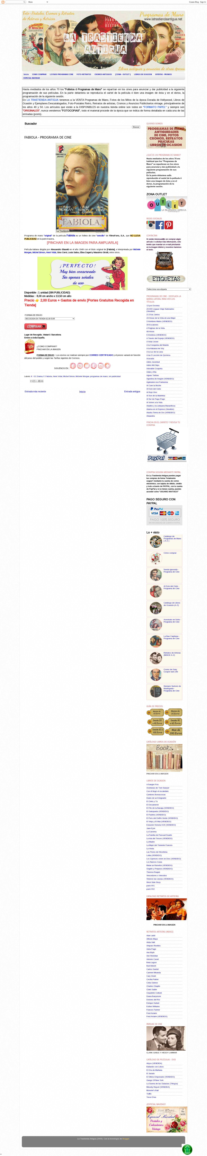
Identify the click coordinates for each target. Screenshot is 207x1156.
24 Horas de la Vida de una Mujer (160, 318)
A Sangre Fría (152, 784)
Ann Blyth (150, 952)
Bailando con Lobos (155, 1067)
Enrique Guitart (152, 1003)
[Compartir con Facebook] (39, 381)
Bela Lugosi (151, 962)
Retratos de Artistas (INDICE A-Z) (172, 654)
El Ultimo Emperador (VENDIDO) (160, 1077)
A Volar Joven (152, 342)
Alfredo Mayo (152, 939)
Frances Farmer (153, 1010)
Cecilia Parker (152, 979)
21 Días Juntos (153, 315)
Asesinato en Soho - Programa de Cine (172, 621)
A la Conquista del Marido (157, 345)
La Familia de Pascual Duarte (159, 835)
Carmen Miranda (153, 973)
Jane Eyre (150, 828)
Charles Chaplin (153, 986)
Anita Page (151, 949)
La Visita (150, 849)
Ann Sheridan (152, 956)
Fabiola (48, 376)
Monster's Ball (152, 1090)
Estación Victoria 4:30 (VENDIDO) (161, 825)
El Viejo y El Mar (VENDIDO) (158, 821)
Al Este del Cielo (153, 389)
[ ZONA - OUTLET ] (123, 74)
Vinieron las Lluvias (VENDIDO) (159, 879)
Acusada (150, 359)
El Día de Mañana (154, 1070)
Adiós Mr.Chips (152, 365)
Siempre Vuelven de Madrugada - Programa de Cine (172, 688)
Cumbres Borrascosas (156, 795)
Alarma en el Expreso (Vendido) (160, 409)
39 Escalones (152, 325)
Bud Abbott (151, 966)
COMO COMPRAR (39, 74)
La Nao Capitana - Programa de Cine (172, 637)
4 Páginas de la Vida (155, 328)
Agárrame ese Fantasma (157, 382)
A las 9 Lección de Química (158, 355)
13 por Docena (152, 306)
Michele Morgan (82, 376)
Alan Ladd (150, 935)
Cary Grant (151, 976)
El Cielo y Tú (152, 801)
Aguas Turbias (152, 375)
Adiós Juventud (153, 362)
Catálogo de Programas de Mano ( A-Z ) (172, 538)
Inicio (26, 74)
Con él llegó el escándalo (157, 791)
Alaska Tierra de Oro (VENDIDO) (160, 412)
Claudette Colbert (154, 993)
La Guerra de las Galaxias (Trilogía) (162, 1084)
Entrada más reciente (35, 391)
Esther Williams (153, 1006)
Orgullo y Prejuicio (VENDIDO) (159, 869)
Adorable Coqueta (154, 369)
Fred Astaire (151, 1013)
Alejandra (150, 416)
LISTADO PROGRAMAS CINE (61, 74)
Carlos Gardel (152, 969)
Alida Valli (150, 942)
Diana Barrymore (153, 996)
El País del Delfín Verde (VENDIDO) (162, 818)
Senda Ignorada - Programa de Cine (171, 570)
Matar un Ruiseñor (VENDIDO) (159, 865)
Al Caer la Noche (153, 385)
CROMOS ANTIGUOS (103, 74)
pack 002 (150, 889)
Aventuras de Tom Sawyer (157, 788)
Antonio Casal (152, 959)
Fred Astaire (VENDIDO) (156, 1016)
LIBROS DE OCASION (143, 74)
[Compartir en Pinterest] (42, 381)
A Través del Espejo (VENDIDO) (160, 338)
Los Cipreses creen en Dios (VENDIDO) (163, 859)
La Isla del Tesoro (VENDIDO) (159, 838)
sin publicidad (115, 376)
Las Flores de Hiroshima (156, 852)
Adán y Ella (151, 372)
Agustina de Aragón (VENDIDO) (160, 379)
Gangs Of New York (154, 1080)
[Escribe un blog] (34, 381)
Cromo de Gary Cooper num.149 (171, 670)
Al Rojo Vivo (151, 392)
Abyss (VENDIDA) (154, 1063)
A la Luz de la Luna (154, 352)
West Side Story (153, 882)
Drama (40, 376)
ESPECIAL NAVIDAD (32, 78)
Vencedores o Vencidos (156, 875)
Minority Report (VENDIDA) (158, 1087)
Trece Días (151, 1097)
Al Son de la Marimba (155, 396)
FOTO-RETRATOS (84, 74)
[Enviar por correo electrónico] (31, 381)
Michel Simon (39, 252)
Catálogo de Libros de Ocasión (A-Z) (172, 604)
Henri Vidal (51, 252)
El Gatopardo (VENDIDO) (157, 811)
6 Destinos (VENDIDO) (156, 335)
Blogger (126, 1139)
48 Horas (150, 331)
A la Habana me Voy (155, 348)
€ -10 (33, 376)
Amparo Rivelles (153, 946)
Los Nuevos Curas (154, 862)
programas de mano (99, 376)
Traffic (149, 1094)
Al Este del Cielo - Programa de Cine (171, 587)
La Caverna (151, 832)
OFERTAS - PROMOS (163, 74)
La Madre (150, 842)
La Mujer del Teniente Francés (159, 845)
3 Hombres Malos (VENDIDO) (159, 321)
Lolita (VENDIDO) (154, 855)
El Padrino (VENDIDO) (156, 815)
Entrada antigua (132, 391)
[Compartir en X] (36, 381)
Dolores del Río (153, 1000)
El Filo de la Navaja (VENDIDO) (160, 808)
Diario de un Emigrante (156, 798)
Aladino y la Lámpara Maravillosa (160, 406)
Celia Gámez (152, 983)
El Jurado (150, 1073)
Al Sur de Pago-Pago (155, 399)
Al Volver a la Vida (154, 402)
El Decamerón (152, 805)
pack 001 (150, 886)
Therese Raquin (153, 872)
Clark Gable (151, 989)
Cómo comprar (170, 553)
